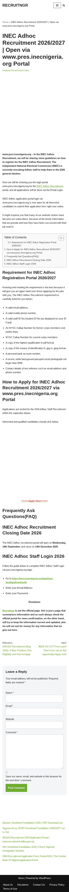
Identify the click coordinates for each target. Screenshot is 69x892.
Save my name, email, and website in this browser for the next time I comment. (34, 778)
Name (10, 692)
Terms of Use (10, 888)
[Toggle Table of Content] (59, 238)
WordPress (45, 878)
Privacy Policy (57, 884)
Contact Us (39, 884)
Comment (12, 732)
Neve (21, 878)
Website (10, 719)
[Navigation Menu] (57, 5)
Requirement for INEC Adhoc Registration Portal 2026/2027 (34, 244)
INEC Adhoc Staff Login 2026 (21, 264)
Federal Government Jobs (15, 70)
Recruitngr (8, 610)
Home (5, 22)
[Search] (64, 5)
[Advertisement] (34, 116)
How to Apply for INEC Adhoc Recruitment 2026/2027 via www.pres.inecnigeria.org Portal (33, 251)
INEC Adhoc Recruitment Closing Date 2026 (29, 260)
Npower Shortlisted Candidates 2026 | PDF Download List (32, 822)
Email (9, 706)
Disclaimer (23, 884)
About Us (8, 884)
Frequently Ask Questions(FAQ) (23, 256)
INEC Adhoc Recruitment (50, 186)
